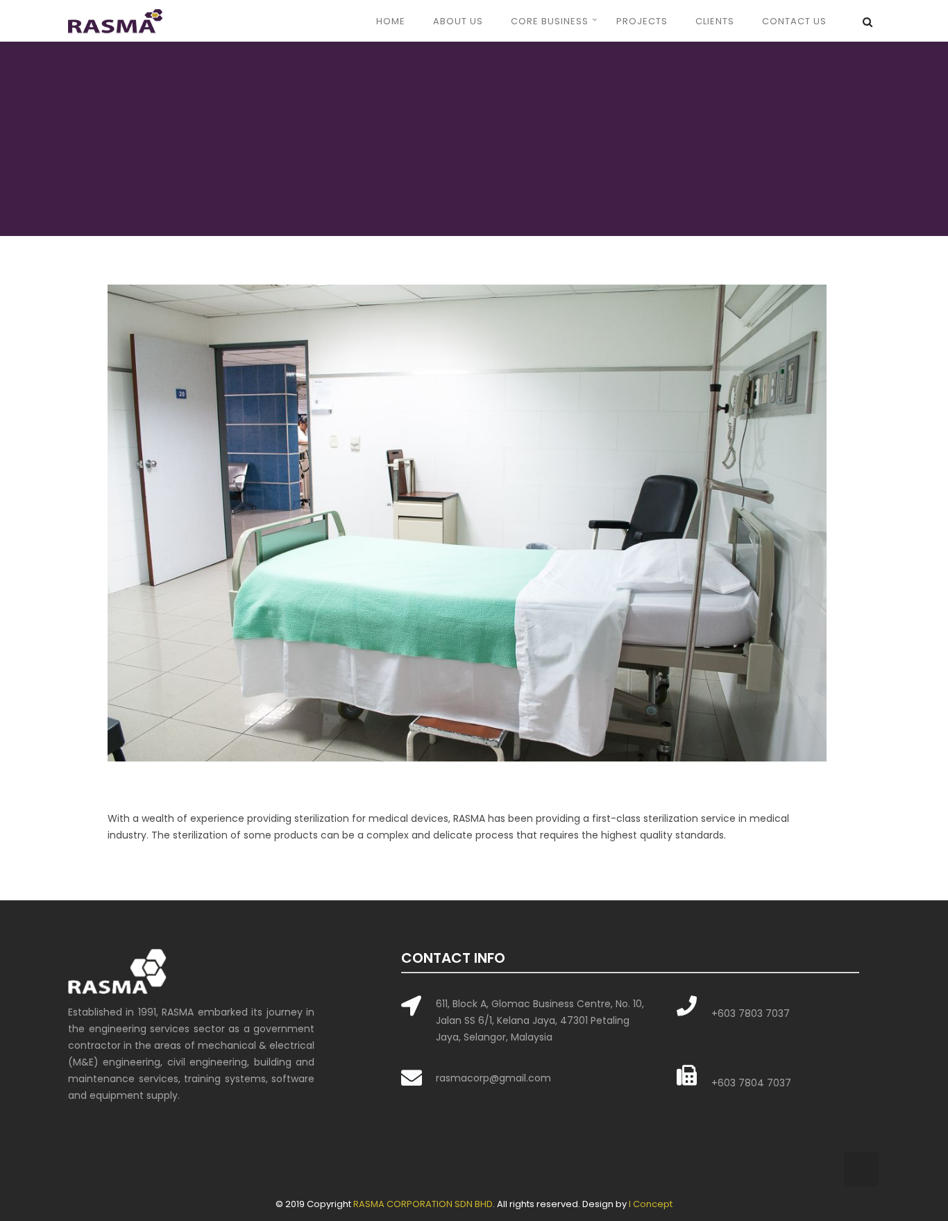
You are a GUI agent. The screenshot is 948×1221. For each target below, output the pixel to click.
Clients (714, 21)
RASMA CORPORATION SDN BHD (423, 1204)
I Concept (650, 1204)
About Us (458, 21)
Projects (642, 21)
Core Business (550, 21)
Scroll (861, 1169)
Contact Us (794, 21)
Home (390, 21)
